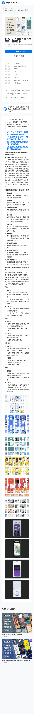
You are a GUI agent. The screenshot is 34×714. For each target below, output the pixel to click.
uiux (7, 97)
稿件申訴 (25, 80)
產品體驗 (13, 90)
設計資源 (4, 8)
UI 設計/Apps (17, 83)
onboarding (9, 94)
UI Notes (21, 90)
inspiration (26, 94)
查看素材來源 (20, 56)
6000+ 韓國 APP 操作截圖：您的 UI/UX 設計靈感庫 (16, 660)
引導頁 (28, 90)
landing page (14, 97)
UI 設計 (11, 8)
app (7, 90)
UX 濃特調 (17, 63)
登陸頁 (23, 97)
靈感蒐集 (17, 94)
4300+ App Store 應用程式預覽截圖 (12, 634)
